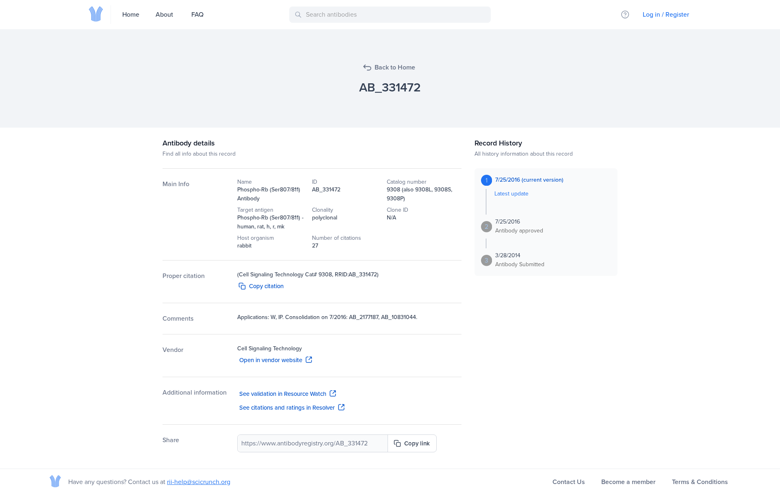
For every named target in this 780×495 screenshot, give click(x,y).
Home (130, 14)
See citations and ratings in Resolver (287, 407)
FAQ (197, 14)
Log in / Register (666, 14)
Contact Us (568, 481)
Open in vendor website (270, 360)
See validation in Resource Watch (282, 393)
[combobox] (391, 14)
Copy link (417, 443)
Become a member (628, 481)
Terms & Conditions (700, 481)
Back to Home (395, 67)
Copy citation (266, 286)
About (164, 14)
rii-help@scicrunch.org (198, 481)
